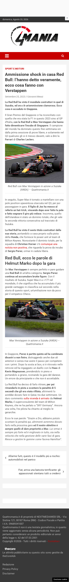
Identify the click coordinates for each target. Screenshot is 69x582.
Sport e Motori (14, 68)
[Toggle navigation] (7, 56)
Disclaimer (9, 573)
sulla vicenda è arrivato (36, 398)
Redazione (8, 564)
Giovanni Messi (35, 96)
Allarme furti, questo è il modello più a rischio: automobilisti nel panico (34, 458)
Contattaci (54, 541)
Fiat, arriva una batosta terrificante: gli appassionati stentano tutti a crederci (39, 471)
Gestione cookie (60, 579)
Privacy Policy (10, 569)
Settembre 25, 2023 (15, 96)
